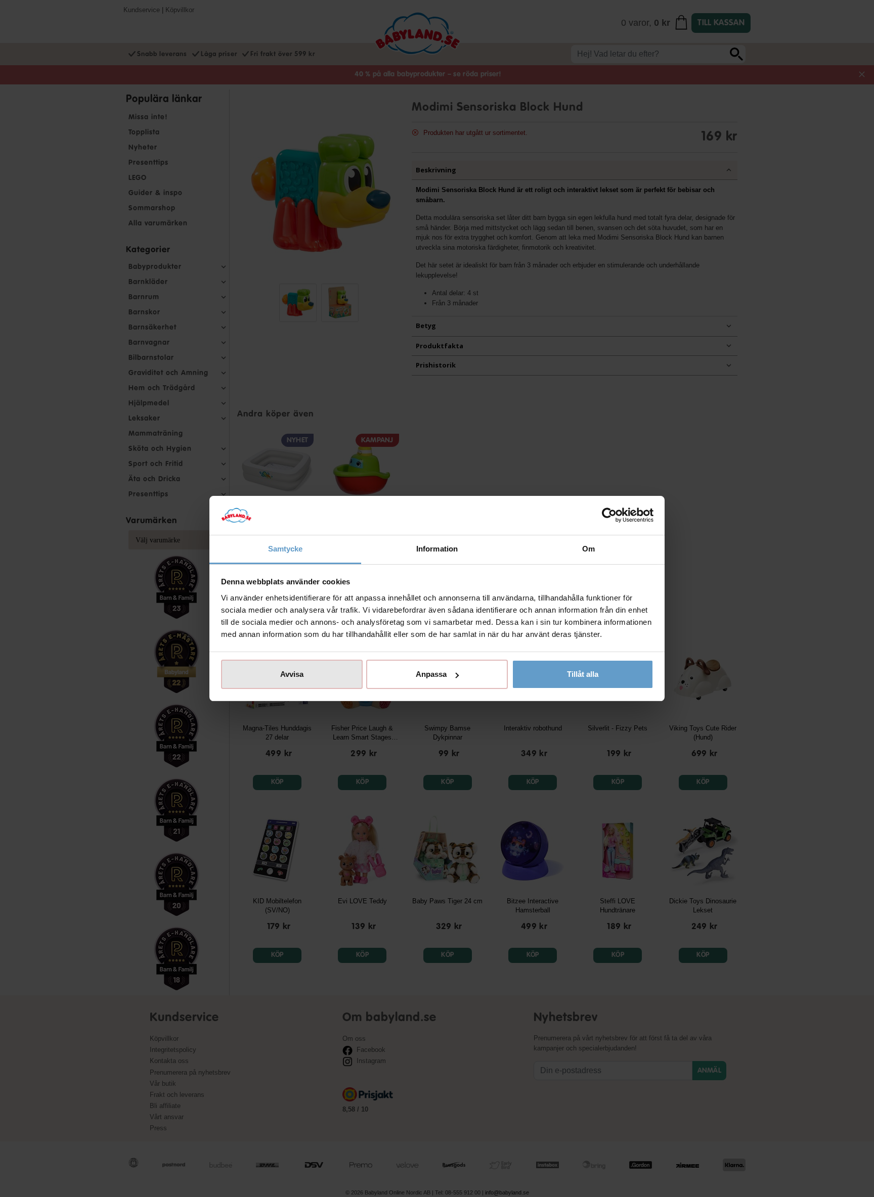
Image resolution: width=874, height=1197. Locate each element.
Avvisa (291, 674)
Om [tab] (588, 548)
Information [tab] (437, 548)
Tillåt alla (582, 674)
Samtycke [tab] (285, 548)
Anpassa (431, 674)
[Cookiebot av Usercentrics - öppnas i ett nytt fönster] (609, 515)
